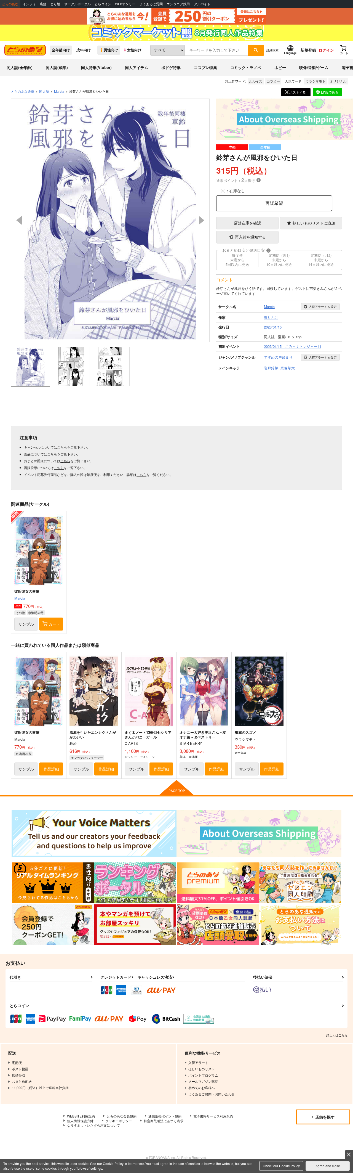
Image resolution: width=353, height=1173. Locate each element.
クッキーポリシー (118, 1120)
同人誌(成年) (57, 67)
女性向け (134, 49)
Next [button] (201, 220)
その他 (20, 612)
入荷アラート (323, 306)
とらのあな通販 (22, 91)
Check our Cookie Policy (281, 1165)
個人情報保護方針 (80, 1120)
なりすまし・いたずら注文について (93, 1125)
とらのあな (10, 4)
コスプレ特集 (205, 67)
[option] (110, 220)
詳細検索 (272, 50)
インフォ (29, 4)
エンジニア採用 (178, 4)
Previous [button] (19, 220)
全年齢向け (61, 49)
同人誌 (44, 91)
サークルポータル (77, 4)
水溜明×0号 (36, 612)
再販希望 (274, 203)
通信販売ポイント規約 (164, 1116)
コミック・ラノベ (245, 67)
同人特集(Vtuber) (96, 67)
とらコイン (103, 4)
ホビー (280, 67)
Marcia (19, 598)
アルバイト (202, 4)
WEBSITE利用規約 (81, 1116)
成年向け (83, 49)
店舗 (43, 4)
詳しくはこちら (336, 1035)
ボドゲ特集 (171, 67)
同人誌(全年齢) (20, 67)
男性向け (111, 49)
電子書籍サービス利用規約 (213, 1116)
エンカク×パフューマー (87, 757)
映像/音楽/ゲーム (313, 67)
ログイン (326, 50)
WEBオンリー (125, 4)
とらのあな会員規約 (122, 1116)
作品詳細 (51, 769)
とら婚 (55, 4)
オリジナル (338, 81)
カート (54, 624)
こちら (62, 447)
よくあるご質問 (151, 4)
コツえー (273, 81)
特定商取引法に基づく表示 (163, 1120)
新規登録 (308, 50)
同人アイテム (136, 67)
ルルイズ (255, 81)
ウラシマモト (315, 81)
